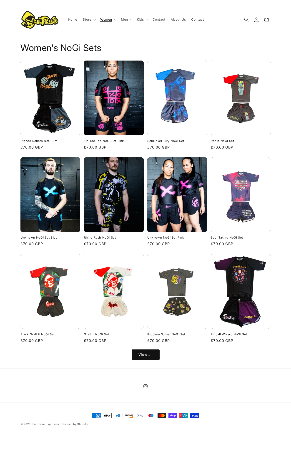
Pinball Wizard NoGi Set (229, 334)
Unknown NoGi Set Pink (165, 237)
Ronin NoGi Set (222, 141)
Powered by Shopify (74, 424)
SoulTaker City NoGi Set (165, 141)
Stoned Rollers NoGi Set (39, 141)
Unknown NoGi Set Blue (39, 237)
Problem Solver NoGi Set (166, 334)
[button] (89, 19)
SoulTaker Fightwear (46, 424)
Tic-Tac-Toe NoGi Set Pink (104, 141)
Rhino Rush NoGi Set (100, 237)
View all (145, 354)
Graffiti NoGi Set (96, 334)
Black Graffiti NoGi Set (37, 334)
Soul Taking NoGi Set (227, 237)
